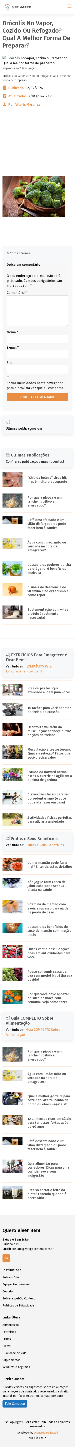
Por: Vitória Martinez (24, 104)
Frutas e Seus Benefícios (45, 845)
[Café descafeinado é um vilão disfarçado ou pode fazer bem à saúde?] (12, 520)
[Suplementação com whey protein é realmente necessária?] (12, 612)
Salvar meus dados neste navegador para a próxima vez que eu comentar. (35, 385)
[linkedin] (6, 1258)
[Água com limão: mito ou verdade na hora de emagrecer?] (12, 544)
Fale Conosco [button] (15, 1404)
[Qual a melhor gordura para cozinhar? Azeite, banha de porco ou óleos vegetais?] (12, 1098)
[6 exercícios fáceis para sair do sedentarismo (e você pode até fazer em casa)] (12, 797)
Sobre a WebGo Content (18, 1298)
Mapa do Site (36, 1437)
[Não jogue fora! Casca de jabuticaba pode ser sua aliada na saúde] (12, 882)
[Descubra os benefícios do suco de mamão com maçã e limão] (12, 928)
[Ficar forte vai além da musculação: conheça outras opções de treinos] (12, 729)
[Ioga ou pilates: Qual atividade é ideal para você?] (12, 690)
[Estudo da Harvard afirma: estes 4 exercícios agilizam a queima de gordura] (12, 774)
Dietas (6, 1346)
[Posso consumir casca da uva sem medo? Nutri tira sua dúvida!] (12, 974)
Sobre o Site (10, 1277)
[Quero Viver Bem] (18, 7)
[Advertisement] (37, 147)
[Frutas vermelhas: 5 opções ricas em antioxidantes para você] (12, 952)
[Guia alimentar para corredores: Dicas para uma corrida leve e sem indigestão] (12, 1166)
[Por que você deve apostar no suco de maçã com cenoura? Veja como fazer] (12, 997)
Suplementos (11, 1360)
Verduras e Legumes (16, 1367)
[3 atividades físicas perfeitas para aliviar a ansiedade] (12, 819)
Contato (7, 1291)
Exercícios (9, 1332)
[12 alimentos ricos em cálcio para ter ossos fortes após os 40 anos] (12, 1119)
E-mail (13, 347)
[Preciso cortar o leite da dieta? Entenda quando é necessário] (12, 1192)
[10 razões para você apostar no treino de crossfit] (12, 709)
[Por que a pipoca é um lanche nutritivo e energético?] (12, 501)
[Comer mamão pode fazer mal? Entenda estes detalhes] (12, 864)
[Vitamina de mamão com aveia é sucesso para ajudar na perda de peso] (12, 907)
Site (9, 363)
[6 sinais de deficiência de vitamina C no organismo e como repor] (12, 589)
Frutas (6, 1339)
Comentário (17, 293)
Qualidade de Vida (14, 1353)
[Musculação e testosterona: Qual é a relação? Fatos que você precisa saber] (12, 752)
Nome (12, 332)
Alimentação (10, 1325)
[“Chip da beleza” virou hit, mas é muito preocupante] (12, 479)
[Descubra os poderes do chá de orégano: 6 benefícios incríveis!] (12, 568)
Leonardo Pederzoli (46, 1432)
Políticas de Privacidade (18, 1305)
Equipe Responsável (16, 1284)
